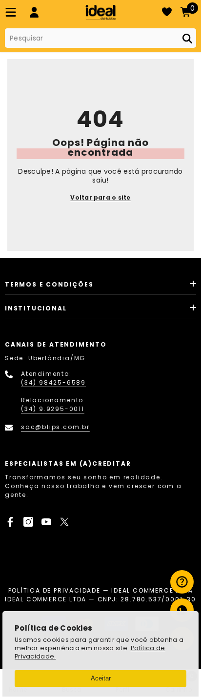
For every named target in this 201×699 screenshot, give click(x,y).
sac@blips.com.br (55, 427)
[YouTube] (46, 521)
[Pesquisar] (100, 38)
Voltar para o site (100, 197)
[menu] (11, 12)
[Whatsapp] (182, 610)
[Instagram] (28, 521)
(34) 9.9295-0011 (52, 409)
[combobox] (91, 38)
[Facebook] (10, 521)
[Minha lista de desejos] (167, 12)
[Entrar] (34, 12)
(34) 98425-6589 (53, 382)
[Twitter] (64, 521)
